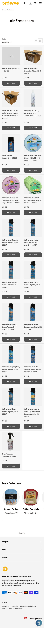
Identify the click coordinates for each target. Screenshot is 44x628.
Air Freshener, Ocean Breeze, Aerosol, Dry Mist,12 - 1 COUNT (31, 242)
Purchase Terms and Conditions (28, 606)
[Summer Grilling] (11, 497)
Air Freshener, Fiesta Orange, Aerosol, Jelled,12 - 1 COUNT (33, 327)
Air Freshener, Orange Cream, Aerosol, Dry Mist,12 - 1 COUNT (9, 327)
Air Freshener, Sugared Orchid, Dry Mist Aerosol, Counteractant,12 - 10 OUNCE (32, 413)
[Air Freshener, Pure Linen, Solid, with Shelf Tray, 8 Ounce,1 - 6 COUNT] (33, 143)
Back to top (22, 533)
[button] (35, 3)
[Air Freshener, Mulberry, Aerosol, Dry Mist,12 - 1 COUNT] (11, 228)
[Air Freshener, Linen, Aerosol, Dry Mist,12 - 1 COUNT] (11, 397)
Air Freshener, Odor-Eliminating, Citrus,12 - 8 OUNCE (32, 71)
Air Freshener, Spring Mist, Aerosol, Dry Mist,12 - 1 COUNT (11, 369)
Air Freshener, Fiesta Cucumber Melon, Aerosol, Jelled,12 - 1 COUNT (32, 369)
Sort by (4, 39)
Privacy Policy (5, 606)
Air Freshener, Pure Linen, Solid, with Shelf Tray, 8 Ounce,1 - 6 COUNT (32, 158)
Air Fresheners (10, 10)
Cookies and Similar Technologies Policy (12, 608)
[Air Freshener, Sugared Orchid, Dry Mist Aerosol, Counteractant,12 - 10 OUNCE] (33, 397)
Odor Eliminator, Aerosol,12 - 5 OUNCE (9, 157)
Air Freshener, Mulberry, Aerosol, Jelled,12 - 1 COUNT (10, 284)
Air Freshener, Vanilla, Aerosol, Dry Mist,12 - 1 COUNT (32, 284)
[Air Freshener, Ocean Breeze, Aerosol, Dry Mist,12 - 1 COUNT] (33, 228)
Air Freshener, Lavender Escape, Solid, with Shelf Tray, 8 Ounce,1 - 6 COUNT (11, 200)
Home (3, 10)
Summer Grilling (11, 509)
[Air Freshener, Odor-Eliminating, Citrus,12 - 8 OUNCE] (33, 56)
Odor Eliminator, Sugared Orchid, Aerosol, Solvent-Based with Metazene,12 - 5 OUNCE (10, 114)
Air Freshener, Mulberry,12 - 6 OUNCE (11, 69)
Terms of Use (15, 606)
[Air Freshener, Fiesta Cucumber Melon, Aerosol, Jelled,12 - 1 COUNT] (33, 354)
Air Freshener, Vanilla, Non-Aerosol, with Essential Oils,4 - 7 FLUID (32, 113)
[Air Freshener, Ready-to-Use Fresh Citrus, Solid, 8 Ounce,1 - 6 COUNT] (33, 185)
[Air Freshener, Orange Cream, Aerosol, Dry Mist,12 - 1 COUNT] (11, 312)
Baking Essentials (31, 509)
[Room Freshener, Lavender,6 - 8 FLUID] (11, 441)
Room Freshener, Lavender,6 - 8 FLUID (9, 455)
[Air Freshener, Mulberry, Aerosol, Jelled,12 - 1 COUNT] (11, 270)
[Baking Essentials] (30, 497)
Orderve (8, 603)
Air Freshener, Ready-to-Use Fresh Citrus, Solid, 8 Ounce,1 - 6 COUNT (32, 200)
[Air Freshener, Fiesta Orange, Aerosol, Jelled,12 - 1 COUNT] (33, 312)
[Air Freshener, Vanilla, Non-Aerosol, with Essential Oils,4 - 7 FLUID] (33, 98)
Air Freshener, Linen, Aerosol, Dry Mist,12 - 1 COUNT (10, 411)
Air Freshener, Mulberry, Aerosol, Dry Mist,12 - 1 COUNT (10, 242)
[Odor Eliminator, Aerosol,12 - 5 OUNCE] (11, 143)
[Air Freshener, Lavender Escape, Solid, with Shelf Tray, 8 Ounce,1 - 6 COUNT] (11, 185)
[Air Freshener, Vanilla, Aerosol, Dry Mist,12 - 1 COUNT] (33, 270)
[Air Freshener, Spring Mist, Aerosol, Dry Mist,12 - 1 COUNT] (11, 354)
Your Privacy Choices (34, 619)
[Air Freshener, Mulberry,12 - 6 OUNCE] (11, 56)
